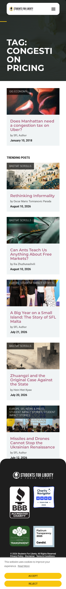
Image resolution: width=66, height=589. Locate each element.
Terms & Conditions (45, 556)
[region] (33, 573)
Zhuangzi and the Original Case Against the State (31, 380)
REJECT (33, 583)
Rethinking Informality (32, 195)
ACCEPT (33, 575)
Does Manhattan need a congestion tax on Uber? (32, 125)
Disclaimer (30, 556)
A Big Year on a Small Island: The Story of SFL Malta (33, 317)
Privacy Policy (16, 556)
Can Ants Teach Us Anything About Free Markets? (31, 254)
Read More (24, 566)
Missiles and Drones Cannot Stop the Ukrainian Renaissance (32, 443)
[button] (53, 8)
